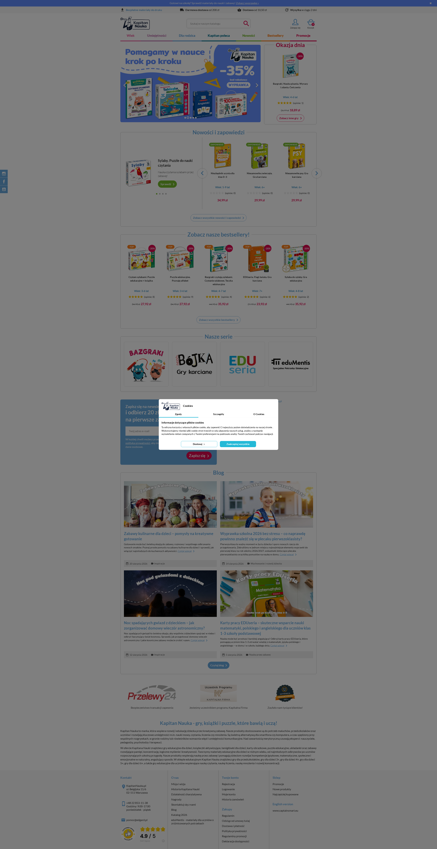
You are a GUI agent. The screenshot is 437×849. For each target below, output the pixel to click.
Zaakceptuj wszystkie (238, 444)
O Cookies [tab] (258, 414)
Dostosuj (198, 444)
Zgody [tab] (178, 414)
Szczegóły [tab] (218, 414)
